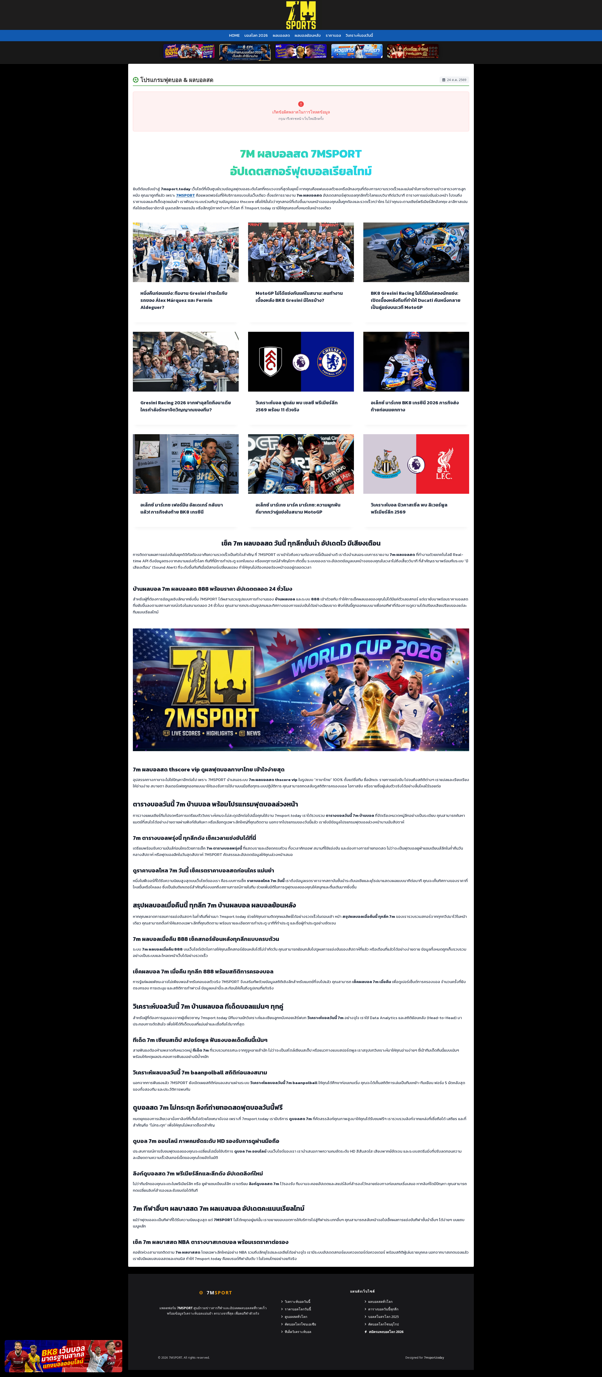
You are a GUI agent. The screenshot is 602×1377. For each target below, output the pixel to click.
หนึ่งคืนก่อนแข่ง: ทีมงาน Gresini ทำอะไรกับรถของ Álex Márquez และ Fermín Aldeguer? (183, 300)
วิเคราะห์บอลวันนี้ (359, 35)
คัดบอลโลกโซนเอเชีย (300, 1324)
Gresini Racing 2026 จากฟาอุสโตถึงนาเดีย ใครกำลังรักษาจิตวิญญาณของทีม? (185, 406)
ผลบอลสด (281, 35)
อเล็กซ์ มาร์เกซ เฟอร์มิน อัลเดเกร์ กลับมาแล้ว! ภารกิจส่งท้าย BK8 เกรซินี (181, 508)
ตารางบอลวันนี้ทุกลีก (383, 1309)
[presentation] (186, 252)
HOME (234, 35)
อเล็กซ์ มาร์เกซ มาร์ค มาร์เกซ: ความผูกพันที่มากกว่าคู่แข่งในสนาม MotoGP (298, 508)
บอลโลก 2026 (256, 35)
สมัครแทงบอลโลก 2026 (386, 1331)
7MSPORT (185, 195)
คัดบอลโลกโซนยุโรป (383, 1324)
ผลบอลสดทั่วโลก (380, 1301)
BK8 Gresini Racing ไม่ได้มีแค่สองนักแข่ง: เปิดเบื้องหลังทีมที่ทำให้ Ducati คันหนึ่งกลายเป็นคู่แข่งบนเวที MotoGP (415, 300)
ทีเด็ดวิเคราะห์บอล (298, 1331)
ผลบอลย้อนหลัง (308, 35)
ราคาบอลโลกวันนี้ (298, 1309)
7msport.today (434, 1358)
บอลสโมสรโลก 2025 (383, 1316)
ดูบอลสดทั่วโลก (296, 1316)
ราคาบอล (333, 35)
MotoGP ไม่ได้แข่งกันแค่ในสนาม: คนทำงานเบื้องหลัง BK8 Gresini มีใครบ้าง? (299, 297)
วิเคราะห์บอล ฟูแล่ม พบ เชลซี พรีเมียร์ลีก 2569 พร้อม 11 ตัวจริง (297, 406)
